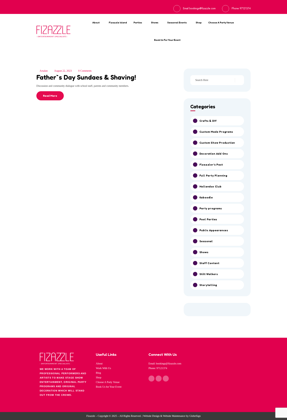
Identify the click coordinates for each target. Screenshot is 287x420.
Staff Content (209, 263)
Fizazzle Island (118, 22)
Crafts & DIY (208, 120)
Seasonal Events (177, 22)
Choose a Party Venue (221, 22)
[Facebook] (151, 379)
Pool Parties (208, 219)
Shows (154, 22)
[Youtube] (166, 379)
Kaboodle (206, 197)
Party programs (210, 208)
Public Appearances (213, 230)
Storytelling (208, 285)
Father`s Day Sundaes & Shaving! (86, 77)
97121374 (245, 8)
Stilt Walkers (208, 274)
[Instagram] (159, 379)
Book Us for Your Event (167, 39)
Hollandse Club (210, 186)
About (96, 22)
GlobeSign (195, 416)
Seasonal (206, 241)
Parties (138, 22)
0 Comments (85, 70)
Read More (50, 95)
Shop (199, 22)
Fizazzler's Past (211, 164)
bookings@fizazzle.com (202, 8)
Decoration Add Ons (213, 153)
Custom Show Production (217, 142)
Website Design (151, 416)
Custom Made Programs (216, 131)
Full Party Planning (213, 175)
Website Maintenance (174, 416)
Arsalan (44, 70)
